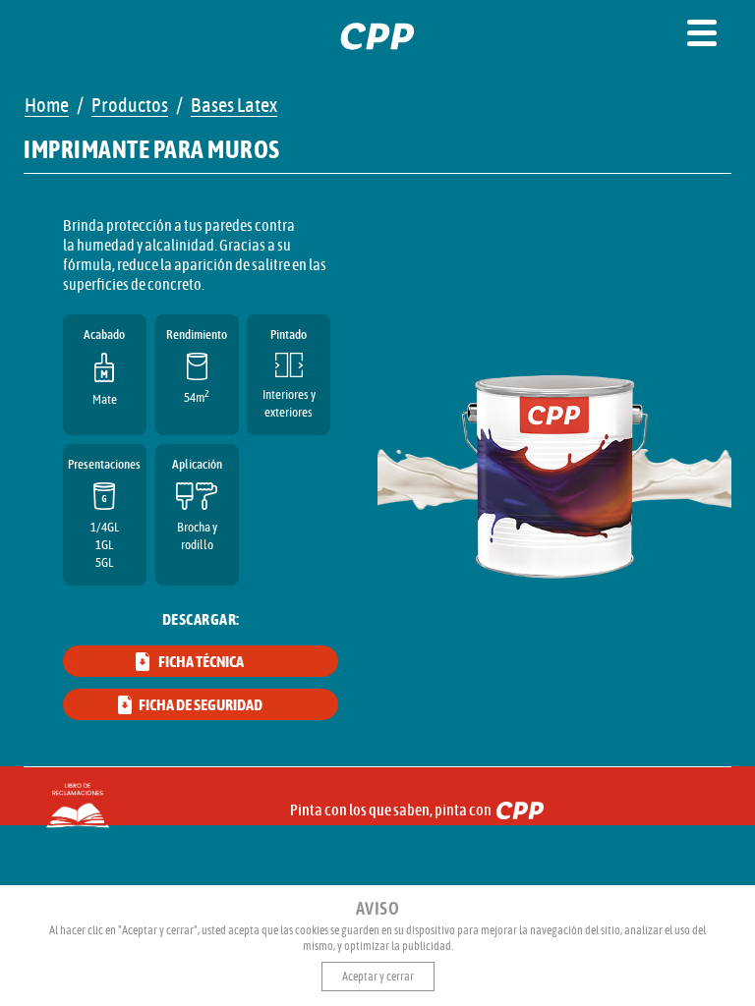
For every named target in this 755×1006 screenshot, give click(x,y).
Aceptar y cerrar (378, 976)
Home (47, 106)
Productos (129, 106)
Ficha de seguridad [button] (200, 705)
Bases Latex (234, 106)
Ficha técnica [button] (201, 662)
